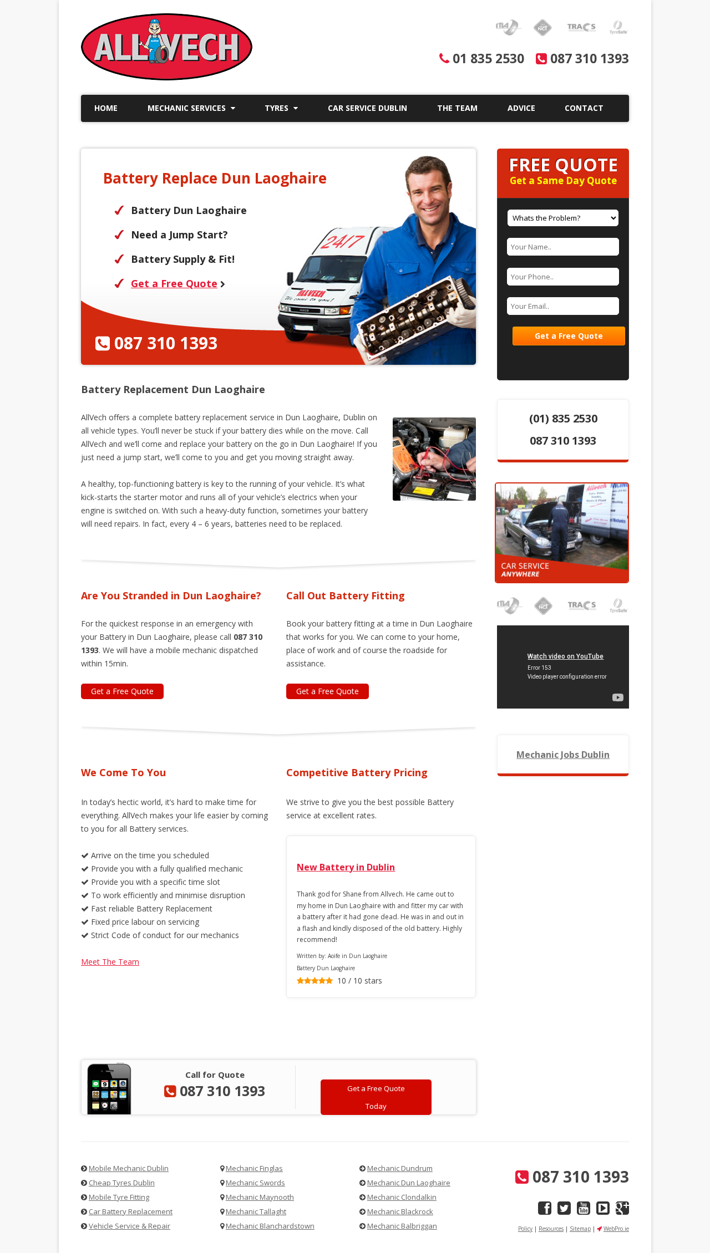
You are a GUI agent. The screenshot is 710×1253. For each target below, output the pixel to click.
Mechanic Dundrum (400, 1168)
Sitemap (580, 1228)
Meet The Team (110, 961)
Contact (584, 108)
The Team (457, 108)
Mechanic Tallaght (256, 1211)
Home (106, 108)
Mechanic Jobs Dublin (563, 754)
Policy (525, 1228)
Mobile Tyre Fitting (119, 1197)
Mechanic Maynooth (260, 1197)
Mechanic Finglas (254, 1168)
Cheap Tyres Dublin (122, 1183)
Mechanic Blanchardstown (270, 1226)
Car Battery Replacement (131, 1211)
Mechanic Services (188, 108)
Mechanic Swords (255, 1183)
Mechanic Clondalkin (402, 1197)
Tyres (278, 108)
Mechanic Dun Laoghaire (408, 1183)
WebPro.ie (616, 1228)
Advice (521, 108)
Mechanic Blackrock (400, 1211)
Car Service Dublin (367, 108)
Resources (551, 1228)
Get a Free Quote (174, 283)
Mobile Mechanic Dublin (129, 1168)
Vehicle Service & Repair (129, 1226)
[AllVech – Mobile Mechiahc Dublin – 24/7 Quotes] (166, 77)
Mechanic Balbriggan (402, 1226)
